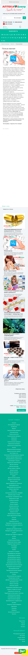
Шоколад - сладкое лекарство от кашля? (13, 358)
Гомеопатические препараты (13, 441)
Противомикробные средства (14, 559)
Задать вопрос (21, 410)
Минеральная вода (14, 508)
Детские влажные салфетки (14, 468)
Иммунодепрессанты (14, 485)
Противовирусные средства (14, 555)
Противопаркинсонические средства (14, 564)
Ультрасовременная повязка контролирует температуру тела (13, 313)
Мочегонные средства (14, 509)
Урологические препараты (14, 612)
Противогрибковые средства (14, 557)
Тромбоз (14, 549)
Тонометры (14, 608)
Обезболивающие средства (14, 513)
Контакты (23, 626)
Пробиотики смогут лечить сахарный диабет (11, 334)
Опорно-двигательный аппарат (14, 515)
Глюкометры (14, 439)
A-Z (4, 40)
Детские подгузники (14, 472)
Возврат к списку (5, 206)
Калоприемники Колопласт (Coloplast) (14, 492)
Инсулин (14, 447)
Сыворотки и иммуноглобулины (14, 604)
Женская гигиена (14, 481)
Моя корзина (22, 639)
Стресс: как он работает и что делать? (12, 379)
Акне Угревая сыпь (14, 453)
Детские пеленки (14, 470)
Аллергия (14, 422)
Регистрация (5, 28)
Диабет (14, 475)
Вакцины (14, 428)
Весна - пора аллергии (10, 271)
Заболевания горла (14, 581)
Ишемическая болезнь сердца (14, 542)
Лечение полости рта (14, 506)
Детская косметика (14, 464)
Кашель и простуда (14, 583)
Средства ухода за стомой (14, 494)
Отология (14, 517)
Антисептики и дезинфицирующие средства (14, 455)
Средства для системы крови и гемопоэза (14, 593)
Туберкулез (14, 610)
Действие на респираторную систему (14, 579)
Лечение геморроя (14, 504)
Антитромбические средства (14, 597)
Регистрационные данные (19, 633)
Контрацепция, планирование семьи (14, 496)
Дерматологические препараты (14, 449)
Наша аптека (22, 621)
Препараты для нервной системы (13, 528)
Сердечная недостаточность (14, 544)
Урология (14, 614)
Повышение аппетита (14, 521)
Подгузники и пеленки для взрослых (14, 523)
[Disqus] (14, 153)
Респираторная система (14, 578)
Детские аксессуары (14, 466)
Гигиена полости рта (14, 434)
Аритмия (14, 538)
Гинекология (14, 438)
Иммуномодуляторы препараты (14, 487)
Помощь (23, 622)
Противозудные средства (14, 460)
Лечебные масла (14, 502)
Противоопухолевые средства (14, 561)
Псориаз (14, 574)
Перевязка (14, 519)
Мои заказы (22, 635)
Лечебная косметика (14, 500)
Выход (23, 641)
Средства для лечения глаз (14, 591)
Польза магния (8, 251)
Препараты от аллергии (14, 551)
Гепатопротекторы (14, 432)
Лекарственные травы (14, 498)
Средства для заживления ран (14, 462)
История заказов (21, 637)
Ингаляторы (14, 491)
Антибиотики (14, 426)
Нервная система (14, 511)
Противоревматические (14, 568)
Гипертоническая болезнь (14, 540)
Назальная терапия (14, 585)
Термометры (14, 606)
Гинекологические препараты (14, 436)
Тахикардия (14, 547)
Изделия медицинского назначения (14, 483)
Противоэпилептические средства (14, 570)
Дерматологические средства (14, 451)
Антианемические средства (14, 595)
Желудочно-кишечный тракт (14, 479)
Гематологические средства (14, 598)
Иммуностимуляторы (14, 489)
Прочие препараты (14, 572)
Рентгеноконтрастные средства (14, 576)
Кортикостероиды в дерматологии (14, 457)
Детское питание (14, 474)
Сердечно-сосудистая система (14, 589)
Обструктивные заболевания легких (14, 587)
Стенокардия (14, 545)
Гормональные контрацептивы (14, 445)
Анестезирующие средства (14, 424)
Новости (23, 624)
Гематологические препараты (14, 430)
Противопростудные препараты (14, 566)
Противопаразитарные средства (14, 562)
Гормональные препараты (14, 443)
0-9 (2, 34)
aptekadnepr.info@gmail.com (19, 405)
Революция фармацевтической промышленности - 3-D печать (13, 230)
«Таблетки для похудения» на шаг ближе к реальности (13, 291)
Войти (5, 26)
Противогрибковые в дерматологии (14, 458)
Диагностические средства (14, 477)
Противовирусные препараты (14, 553)
